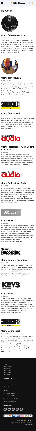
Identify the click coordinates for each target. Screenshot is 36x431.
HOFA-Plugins (7, 370)
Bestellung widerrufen (9, 385)
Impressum (14, 423)
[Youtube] (9, 409)
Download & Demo (8, 381)
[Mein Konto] (30, 3)
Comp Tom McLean (11, 78)
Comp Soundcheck (10, 113)
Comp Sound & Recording (14, 260)
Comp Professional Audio (13, 183)
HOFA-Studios (7, 372)
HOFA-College (7, 366)
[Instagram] (13, 409)
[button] (33, 3)
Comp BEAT (7, 220)
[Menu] (4, 3)
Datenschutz (29, 425)
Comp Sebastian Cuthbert (14, 35)
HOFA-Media (7, 374)
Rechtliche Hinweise (25, 423)
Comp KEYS (7, 293)
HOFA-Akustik (7, 368)
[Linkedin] (17, 409)
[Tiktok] (21, 409)
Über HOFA (6, 387)
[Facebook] (5, 409)
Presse (5, 383)
